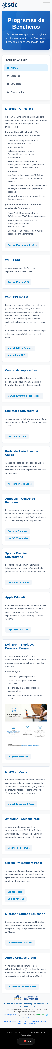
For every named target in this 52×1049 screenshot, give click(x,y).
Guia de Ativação (16, 899)
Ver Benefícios (15, 892)
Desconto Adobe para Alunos (22, 987)
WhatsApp (40, 1015)
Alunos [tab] (14, 68)
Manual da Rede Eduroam (20, 348)
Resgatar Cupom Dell (18, 757)
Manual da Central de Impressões (24, 396)
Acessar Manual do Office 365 (22, 245)
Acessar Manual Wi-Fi (18, 282)
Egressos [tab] (15, 76)
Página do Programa (17, 531)
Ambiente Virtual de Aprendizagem (17, 1021)
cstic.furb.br (26, 1017)
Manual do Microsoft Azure (21, 804)
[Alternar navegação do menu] (46, 5)
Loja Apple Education (18, 630)
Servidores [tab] (16, 84)
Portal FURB (35, 1021)
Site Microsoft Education (20, 943)
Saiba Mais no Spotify (18, 582)
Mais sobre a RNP (16, 355)
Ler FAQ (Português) (18, 538)
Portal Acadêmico (29, 1024)
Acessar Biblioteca (17, 436)
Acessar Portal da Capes (20, 484)
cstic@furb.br (11, 1015)
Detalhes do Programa (19, 848)
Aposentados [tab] (17, 92)
